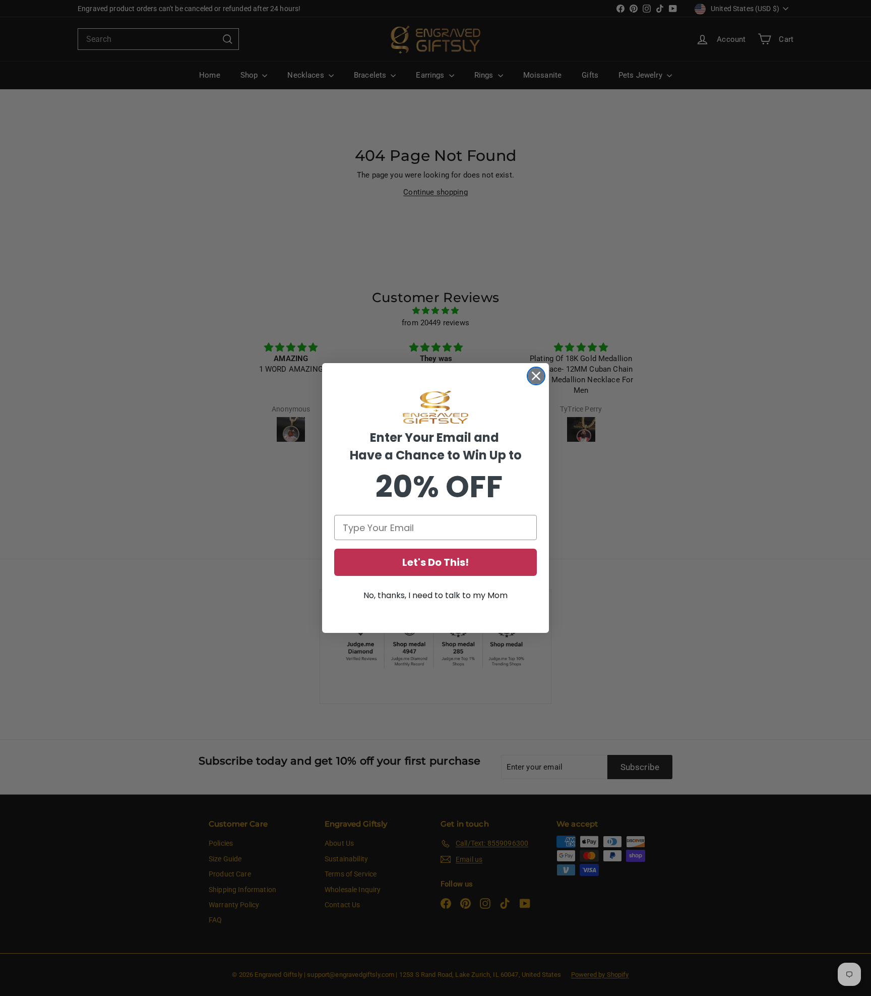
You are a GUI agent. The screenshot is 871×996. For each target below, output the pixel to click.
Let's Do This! (435, 562)
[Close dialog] (536, 376)
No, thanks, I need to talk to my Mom (435, 595)
